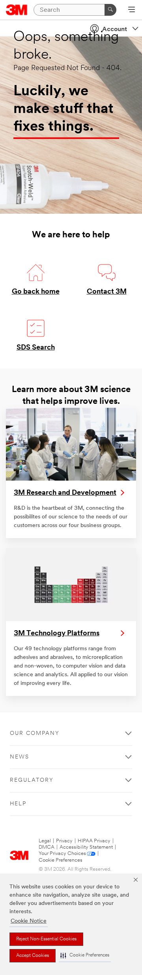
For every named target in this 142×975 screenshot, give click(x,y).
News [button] (19, 757)
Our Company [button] (35, 733)
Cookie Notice (29, 921)
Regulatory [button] (32, 780)
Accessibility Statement (86, 847)
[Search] (110, 10)
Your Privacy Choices (62, 853)
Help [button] (18, 804)
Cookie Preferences (60, 860)
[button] (85, 955)
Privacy (64, 841)
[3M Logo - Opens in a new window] (17, 10)
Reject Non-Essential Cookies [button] (46, 939)
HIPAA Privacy (94, 841)
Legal (45, 841)
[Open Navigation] (131, 10)
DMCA (46, 847)
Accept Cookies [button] (32, 955)
